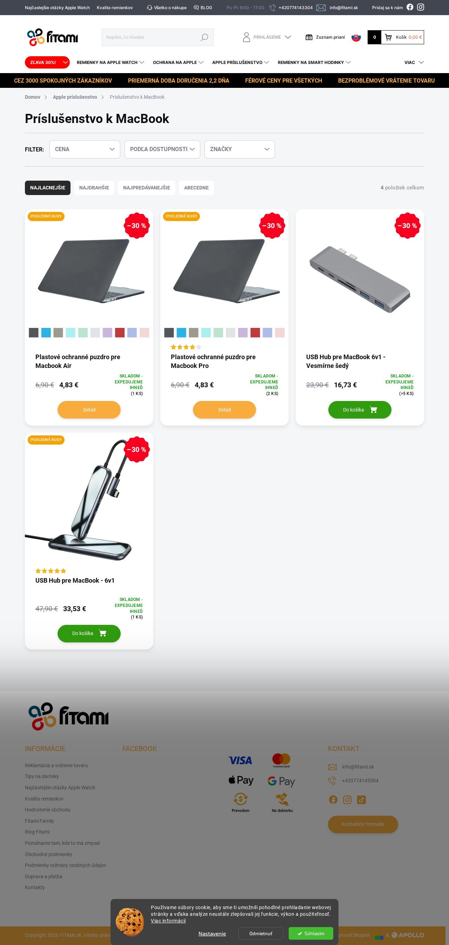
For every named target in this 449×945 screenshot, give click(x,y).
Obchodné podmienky (48, 854)
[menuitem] (47, 62)
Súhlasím (314, 933)
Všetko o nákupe (170, 7)
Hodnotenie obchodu (48, 810)
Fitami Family (39, 821)
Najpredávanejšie (146, 187)
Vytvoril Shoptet (352, 935)
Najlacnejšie (47, 187)
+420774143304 (360, 780)
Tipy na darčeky (42, 776)
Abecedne (196, 187)
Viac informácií (168, 921)
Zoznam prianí (330, 37)
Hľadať (204, 37)
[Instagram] (347, 798)
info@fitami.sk (358, 767)
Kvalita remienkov (115, 7)
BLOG (206, 7)
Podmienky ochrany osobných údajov (65, 865)
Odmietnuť (260, 933)
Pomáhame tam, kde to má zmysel (62, 843)
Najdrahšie (94, 187)
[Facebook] (333, 798)
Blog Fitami (37, 832)
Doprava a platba (43, 876)
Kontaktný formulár (363, 824)
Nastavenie (212, 933)
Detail (89, 410)
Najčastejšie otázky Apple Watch (57, 7)
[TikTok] (361, 798)
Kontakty (35, 887)
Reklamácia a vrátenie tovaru (56, 765)
